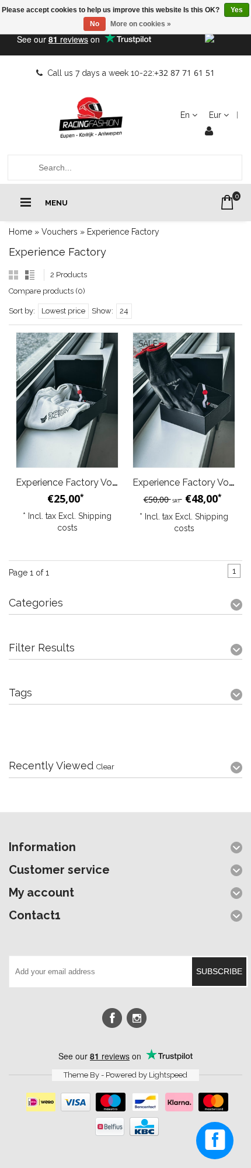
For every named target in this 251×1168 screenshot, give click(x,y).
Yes (237, 10)
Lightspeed (168, 1075)
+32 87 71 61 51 (184, 72)
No (94, 24)
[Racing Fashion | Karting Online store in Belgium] (90, 118)
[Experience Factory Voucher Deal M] (184, 400)
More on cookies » (140, 24)
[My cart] (227, 202)
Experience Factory (123, 231)
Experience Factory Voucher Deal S (91, 482)
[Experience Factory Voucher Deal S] (67, 400)
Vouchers (59, 231)
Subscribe (219, 971)
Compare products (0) (47, 291)
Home (20, 231)
